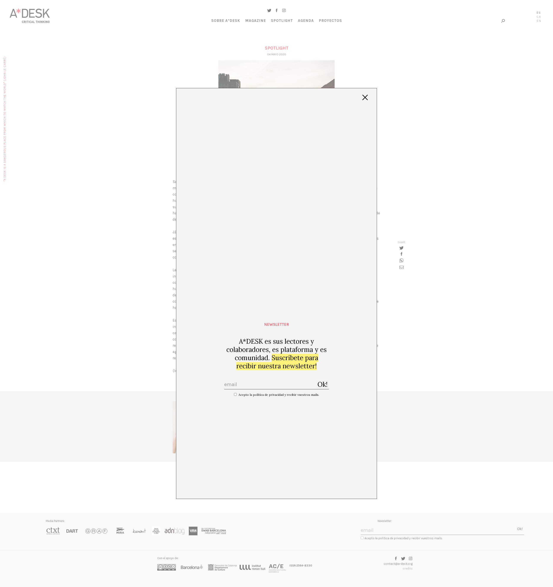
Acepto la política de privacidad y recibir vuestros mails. (278, 395)
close (365, 97)
